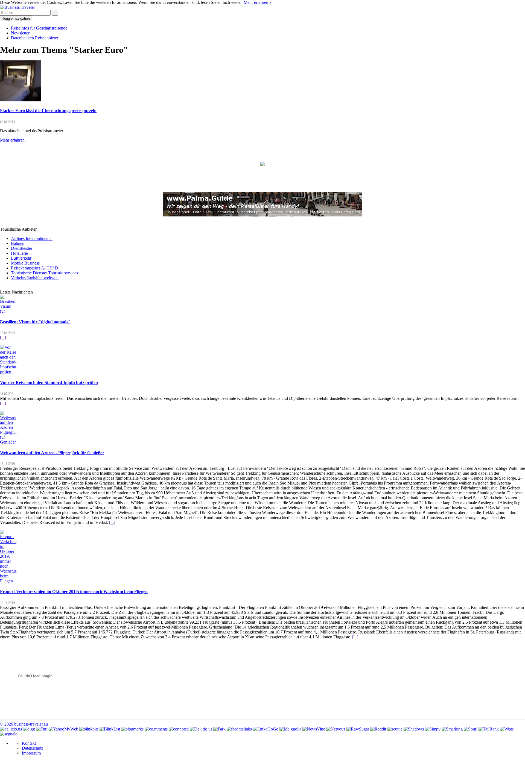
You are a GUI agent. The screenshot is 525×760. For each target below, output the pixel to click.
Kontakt (29, 743)
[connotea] (179, 729)
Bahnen (17, 243)
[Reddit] (378, 729)
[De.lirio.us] (201, 729)
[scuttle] (394, 729)
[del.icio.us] (11, 729)
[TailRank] (489, 729)
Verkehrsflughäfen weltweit (35, 277)
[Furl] (42, 729)
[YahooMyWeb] (63, 729)
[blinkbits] (88, 729)
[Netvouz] (335, 729)
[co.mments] (156, 729)
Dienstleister (21, 248)
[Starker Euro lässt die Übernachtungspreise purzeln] (20, 100)
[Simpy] (433, 729)
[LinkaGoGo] (265, 729)
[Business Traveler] (17, 7)
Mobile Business (25, 263)
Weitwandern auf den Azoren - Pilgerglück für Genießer (52, 452)
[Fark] (219, 729)
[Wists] (507, 729)
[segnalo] (9, 734)
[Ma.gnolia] (290, 729)
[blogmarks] (132, 729)
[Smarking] (452, 729)
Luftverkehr (21, 258)
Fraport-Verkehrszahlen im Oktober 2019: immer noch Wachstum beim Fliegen (74, 591)
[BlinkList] (110, 729)
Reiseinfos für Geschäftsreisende (39, 28)
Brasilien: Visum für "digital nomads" (35, 321)
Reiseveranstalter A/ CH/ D (34, 268)
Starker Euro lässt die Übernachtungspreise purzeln (48, 110)
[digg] (29, 729)
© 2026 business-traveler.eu (24, 724)
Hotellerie (19, 253)
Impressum (31, 753)
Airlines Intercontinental (31, 238)
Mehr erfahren (256, 2)
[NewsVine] (313, 729)
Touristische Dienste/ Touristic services (44, 273)
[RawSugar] (357, 729)
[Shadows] (414, 729)
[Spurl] (470, 729)
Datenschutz (32, 748)
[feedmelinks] (239, 729)
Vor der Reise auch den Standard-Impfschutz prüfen (49, 382)
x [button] (270, 2)
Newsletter (20, 33)
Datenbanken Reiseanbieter (34, 38)
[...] (3, 337)
